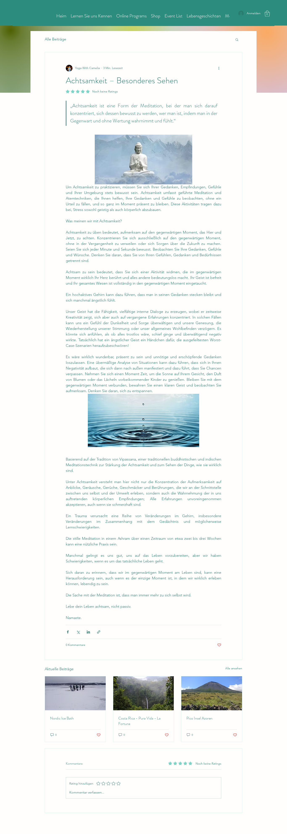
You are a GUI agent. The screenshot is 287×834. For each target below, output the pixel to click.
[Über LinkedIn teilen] (88, 632)
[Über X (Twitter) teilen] (78, 632)
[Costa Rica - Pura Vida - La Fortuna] (143, 693)
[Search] (242, 12)
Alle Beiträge (55, 39)
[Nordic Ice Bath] (75, 693)
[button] (267, 13)
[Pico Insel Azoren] (211, 693)
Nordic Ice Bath (62, 718)
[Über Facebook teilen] (68, 632)
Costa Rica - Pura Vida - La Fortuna (139, 721)
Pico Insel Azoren (199, 718)
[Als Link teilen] (99, 632)
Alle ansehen (233, 668)
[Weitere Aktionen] (218, 68)
